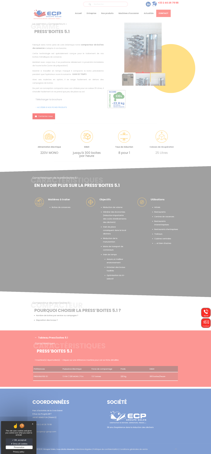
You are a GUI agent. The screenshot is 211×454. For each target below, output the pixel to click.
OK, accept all (20, 440)
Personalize (19, 447)
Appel (206, 315)
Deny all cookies (19, 444)
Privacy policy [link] (18, 452)
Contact (206, 326)
